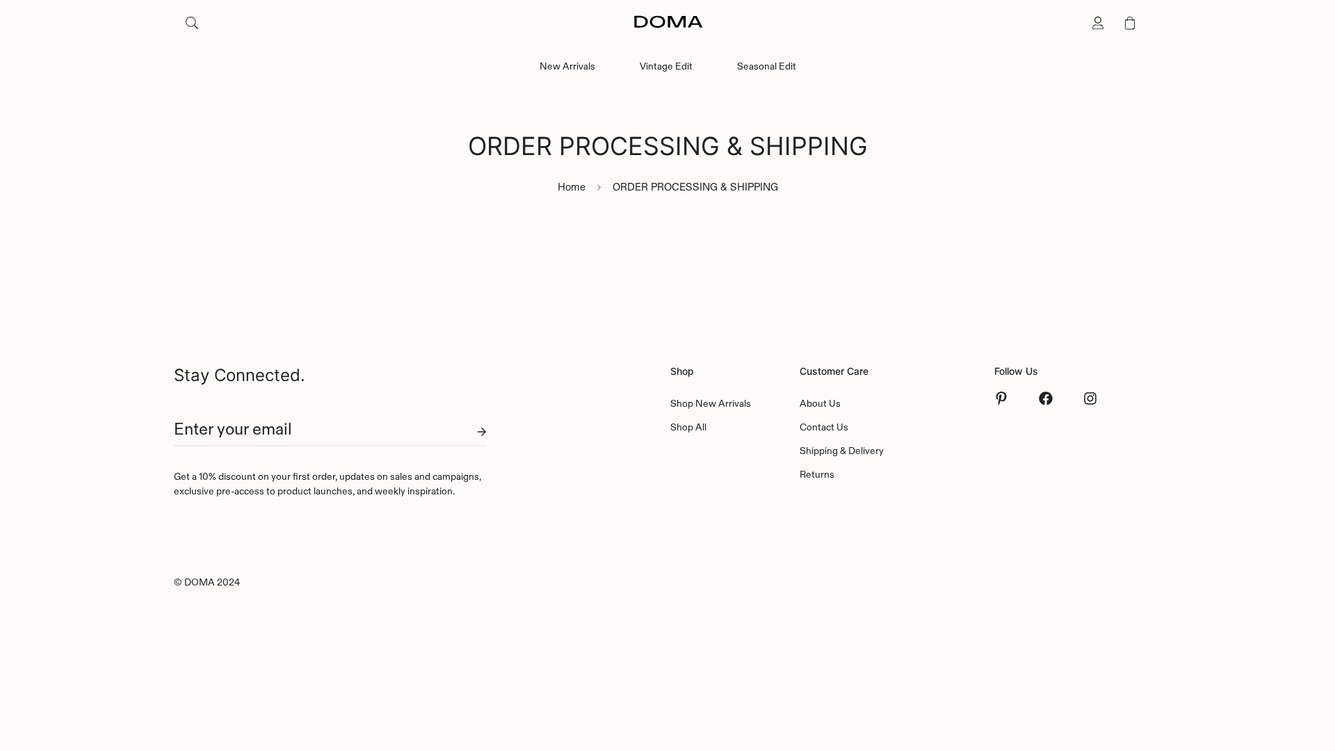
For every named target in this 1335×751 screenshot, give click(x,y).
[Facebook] (1046, 398)
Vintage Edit (666, 66)
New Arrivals (567, 66)
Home (571, 186)
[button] (1130, 23)
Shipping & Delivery (842, 450)
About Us (820, 403)
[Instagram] (1090, 398)
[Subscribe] (471, 431)
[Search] (192, 23)
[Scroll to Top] (1308, 675)
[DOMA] (667, 22)
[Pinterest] (1001, 398)
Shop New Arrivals (710, 403)
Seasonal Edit (766, 66)
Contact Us (824, 427)
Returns (817, 474)
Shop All (688, 427)
